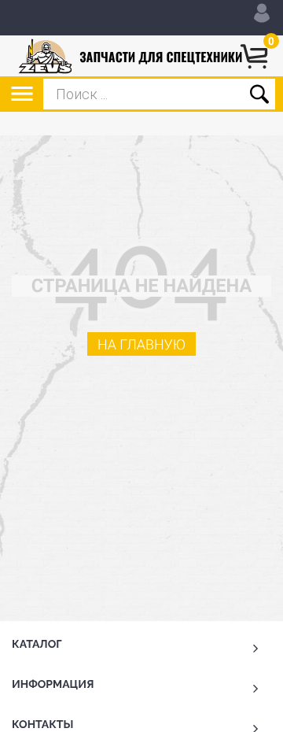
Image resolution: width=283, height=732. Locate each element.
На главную (141, 345)
